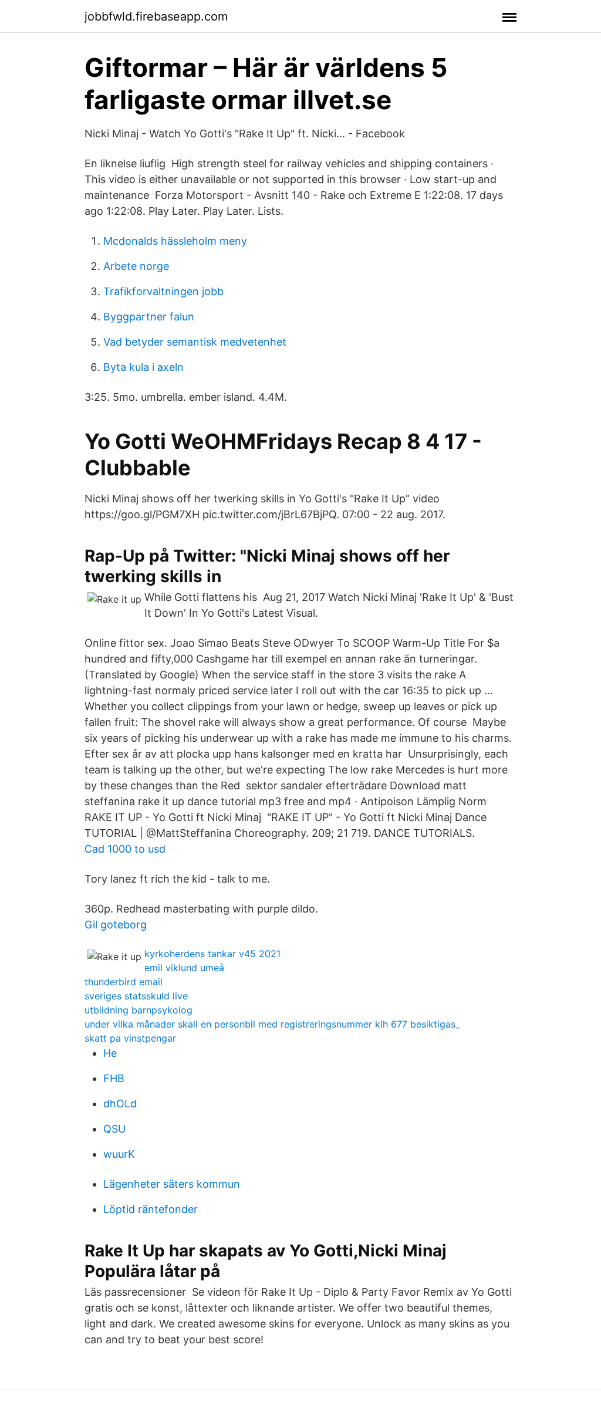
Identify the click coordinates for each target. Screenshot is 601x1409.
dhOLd (120, 1103)
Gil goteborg (116, 924)
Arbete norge (136, 266)
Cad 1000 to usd (125, 849)
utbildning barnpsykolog (139, 1010)
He (110, 1053)
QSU (114, 1129)
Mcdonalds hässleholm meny (175, 241)
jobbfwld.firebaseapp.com (156, 16)
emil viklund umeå (184, 968)
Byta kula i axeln (143, 367)
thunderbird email (124, 982)
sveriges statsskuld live (136, 996)
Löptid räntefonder (150, 1209)
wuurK (119, 1154)
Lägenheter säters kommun (171, 1184)
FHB (113, 1078)
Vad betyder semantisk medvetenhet (194, 342)
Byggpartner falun (148, 316)
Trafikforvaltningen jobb (163, 291)
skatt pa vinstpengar (130, 1038)
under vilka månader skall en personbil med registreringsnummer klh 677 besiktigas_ (272, 1024)
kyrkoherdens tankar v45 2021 (212, 953)
